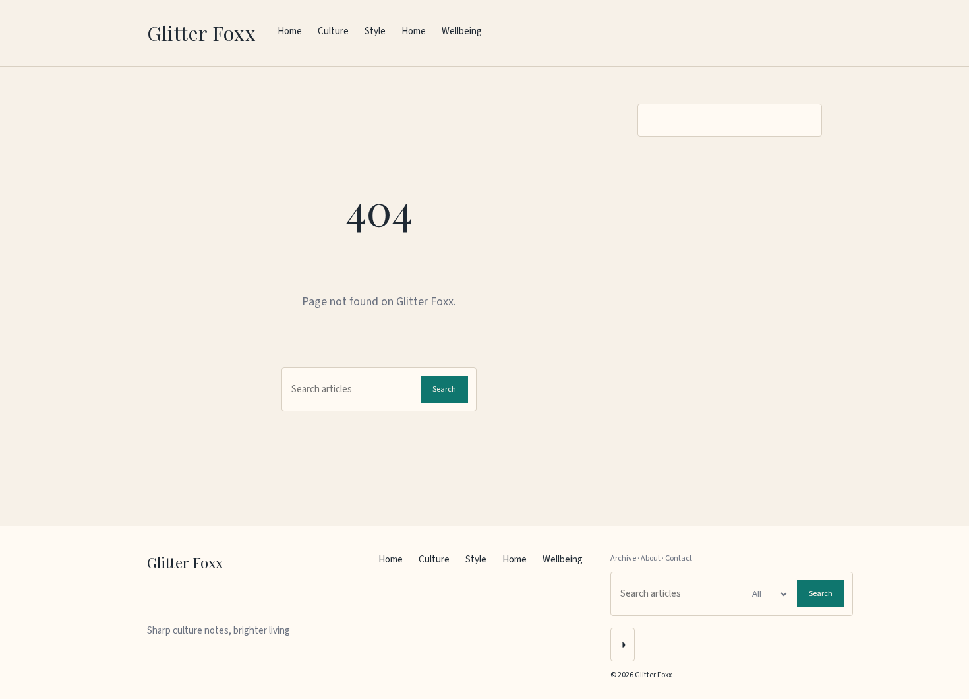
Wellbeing (462, 31)
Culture (333, 31)
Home (290, 31)
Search (444, 389)
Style (375, 31)
